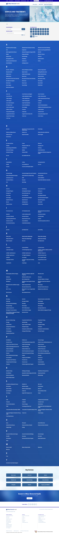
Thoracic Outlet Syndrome (10, 404)
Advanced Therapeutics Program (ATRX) (28, 52)
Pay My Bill (7, 523)
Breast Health (40, 82)
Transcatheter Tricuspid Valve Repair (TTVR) (29, 409)
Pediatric (9, 348)
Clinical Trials (8, 516)
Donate (28, 0)
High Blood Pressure (9, 199)
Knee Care (23, 240)
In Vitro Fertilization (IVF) (26, 214)
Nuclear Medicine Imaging (26, 310)
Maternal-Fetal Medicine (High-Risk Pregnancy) (28, 274)
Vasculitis (7, 436)
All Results (36, 36)
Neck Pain (23, 299)
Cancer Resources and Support (27, 94)
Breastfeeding (24, 85)
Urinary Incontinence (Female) (27, 425)
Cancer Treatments (41, 94)
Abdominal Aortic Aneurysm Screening (28, 47)
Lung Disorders (8, 262)
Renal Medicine (8, 373)
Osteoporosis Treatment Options (43, 328)
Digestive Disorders (25, 134)
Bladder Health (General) (42, 74)
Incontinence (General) (10, 216)
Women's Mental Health (26, 447)
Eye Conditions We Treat (26, 155)
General (28, 175)
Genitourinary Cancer (9, 177)
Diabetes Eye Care (9, 134)
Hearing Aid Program (9, 191)
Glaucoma (23, 179)
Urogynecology (8, 427)
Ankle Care (39, 56)
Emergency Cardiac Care (26, 145)
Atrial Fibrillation (9, 63)
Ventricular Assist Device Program (27, 438)
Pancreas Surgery (41, 340)
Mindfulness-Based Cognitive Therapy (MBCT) (28, 282)
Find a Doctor (41, 4)
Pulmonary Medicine (41, 364)
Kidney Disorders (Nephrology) (27, 236)
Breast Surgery (8, 85)
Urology (23, 427)
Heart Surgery (8, 197)
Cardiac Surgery (8, 100)
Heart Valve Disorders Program (43, 197)
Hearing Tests (8, 193)
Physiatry (7, 353)
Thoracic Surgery (25, 404)
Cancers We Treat (9, 96)
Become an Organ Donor (42, 69)
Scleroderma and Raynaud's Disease (12, 384)
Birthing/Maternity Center (42, 71)
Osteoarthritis (8, 328)
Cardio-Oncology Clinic (26, 100)
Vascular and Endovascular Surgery (12, 434)
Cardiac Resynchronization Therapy (44, 98)
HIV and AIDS (40, 202)
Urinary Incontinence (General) (43, 425)
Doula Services (8, 136)
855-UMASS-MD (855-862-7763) (49, 0)
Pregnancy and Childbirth (26, 357)
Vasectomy (24, 436)
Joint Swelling (40, 229)
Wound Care (40, 447)
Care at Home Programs (10, 102)
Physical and (28, 353)
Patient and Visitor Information (9, 515)
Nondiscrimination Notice (25, 522)
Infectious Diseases (25, 216)
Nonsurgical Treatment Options (11, 310)
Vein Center (40, 436)
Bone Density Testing (41, 78)
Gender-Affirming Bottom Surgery (11, 175)
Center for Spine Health (10, 107)
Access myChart (11, 0)
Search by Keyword (9, 27)
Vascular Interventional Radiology (27, 434)
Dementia (7, 129)
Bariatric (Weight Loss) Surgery (27, 69)
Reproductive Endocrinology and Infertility (29, 373)
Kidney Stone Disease (9, 238)
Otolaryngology (8, 331)
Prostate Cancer (24, 362)
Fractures (7, 166)
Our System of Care (41, 514)
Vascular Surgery (41, 434)
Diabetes (45, 475)
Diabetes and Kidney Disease (11, 132)
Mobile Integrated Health (26, 284)
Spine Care (39, 388)
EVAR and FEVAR (24, 152)
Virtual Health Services (42, 438)
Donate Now (30, 498)
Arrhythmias (24, 58)
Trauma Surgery (40, 412)
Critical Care (24, 116)
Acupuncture (24, 49)
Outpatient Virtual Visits (10, 333)
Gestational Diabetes (9, 179)
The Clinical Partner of (46, 509)
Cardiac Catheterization (42, 96)
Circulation (24, 109)
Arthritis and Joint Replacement (11, 60)
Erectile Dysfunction (41, 150)
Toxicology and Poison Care (26, 406)
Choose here (35, 0)
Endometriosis (24, 147)
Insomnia (39, 218)
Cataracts (39, 102)
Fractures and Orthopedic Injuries (27, 166)
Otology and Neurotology (26, 331)
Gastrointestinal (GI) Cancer (42, 173)
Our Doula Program (41, 331)
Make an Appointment (8, 521)
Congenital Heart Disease (10, 113)
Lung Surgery (24, 262)
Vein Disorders (8, 438)
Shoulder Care (24, 384)
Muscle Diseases (9, 292)
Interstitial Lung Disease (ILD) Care (44, 220)
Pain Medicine (8, 340)
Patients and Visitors (17, 0)
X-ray (7, 456)
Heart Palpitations (25, 195)
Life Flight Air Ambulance (26, 255)
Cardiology (40, 100)
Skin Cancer (40, 384)
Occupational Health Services (27, 320)
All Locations (35, 4)
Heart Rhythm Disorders (42, 195)
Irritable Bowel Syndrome (26, 223)
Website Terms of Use (9, 530)
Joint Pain (7, 229)
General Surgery (40, 175)
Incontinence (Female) (41, 214)
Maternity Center (41, 273)
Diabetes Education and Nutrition (43, 132)
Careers (7, 0)
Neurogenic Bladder (25, 301)
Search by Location (9, 31)
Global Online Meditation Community (44, 179)
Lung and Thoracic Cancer (42, 259)
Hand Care (8, 188)
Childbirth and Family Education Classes (44, 107)
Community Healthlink (40, 521)
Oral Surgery (40, 322)
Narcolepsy (8, 299)
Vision (7, 440)
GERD (23, 177)
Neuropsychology (9, 305)
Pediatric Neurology (25, 346)
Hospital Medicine (25, 204)
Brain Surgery (40, 80)
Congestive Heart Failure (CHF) (27, 113)
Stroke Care (24, 390)
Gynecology (24, 182)
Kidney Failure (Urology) (42, 236)
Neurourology (40, 305)
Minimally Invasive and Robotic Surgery (12, 284)
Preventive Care (24, 359)
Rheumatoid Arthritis (25, 375)
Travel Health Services (10, 416)
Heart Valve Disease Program (27, 197)
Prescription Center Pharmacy (11, 359)
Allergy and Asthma (25, 54)
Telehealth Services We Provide (43, 399)
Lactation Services (41, 247)
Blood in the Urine (41, 76)
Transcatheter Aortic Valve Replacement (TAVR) (44, 407)
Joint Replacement (25, 229)
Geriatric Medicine (41, 177)
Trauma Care (24, 412)
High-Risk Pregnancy (41, 199)
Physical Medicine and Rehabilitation (44, 353)
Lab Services (8, 247)
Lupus (39, 262)
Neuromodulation (41, 303)
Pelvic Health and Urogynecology (43, 351)
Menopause (40, 277)
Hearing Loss (40, 191)
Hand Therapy (24, 188)
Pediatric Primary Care (41, 348)
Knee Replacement (41, 240)
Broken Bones (40, 85)
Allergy (7, 54)
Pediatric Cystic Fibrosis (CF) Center (12, 344)
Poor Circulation (9, 357)
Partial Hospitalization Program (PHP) (28, 342)
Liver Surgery (24, 257)
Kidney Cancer (8, 236)
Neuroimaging (40, 301)
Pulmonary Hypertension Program (27, 364)
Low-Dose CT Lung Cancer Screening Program (28, 260)
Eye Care (7, 155)
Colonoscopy (24, 111)
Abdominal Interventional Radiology (44, 47)
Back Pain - (10, 69)
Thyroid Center (40, 404)
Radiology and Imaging (26, 370)
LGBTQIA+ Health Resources (10, 253)
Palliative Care (24, 340)
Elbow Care (40, 143)
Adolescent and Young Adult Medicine (44, 49)
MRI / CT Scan (8, 289)
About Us (23, 514)
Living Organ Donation (10, 259)
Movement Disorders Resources (43, 286)
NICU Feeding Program (26, 307)
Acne (7, 49)
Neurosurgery (24, 305)
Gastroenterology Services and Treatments (29, 173)
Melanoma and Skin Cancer (26, 277)
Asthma (39, 60)
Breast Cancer (24, 82)
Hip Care (7, 202)
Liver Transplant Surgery (42, 257)
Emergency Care (40, 145)
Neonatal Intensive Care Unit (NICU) (44, 299)
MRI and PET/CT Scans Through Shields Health (28, 289)
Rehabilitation (43, 370)
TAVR (7, 399)
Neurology (24, 303)
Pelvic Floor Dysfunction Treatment (28, 351)
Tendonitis (24, 401)
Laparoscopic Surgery (9, 249)
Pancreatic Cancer (9, 342)
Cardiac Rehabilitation (26, 98)
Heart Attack (40, 193)
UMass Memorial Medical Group (42, 522)
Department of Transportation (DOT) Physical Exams (28, 129)
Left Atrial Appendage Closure (27, 249)
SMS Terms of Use (16, 530)
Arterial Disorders (41, 58)
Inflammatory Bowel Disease (11, 218)
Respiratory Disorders (41, 373)
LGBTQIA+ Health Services (26, 253)
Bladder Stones (8, 76)
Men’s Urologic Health (25, 279)
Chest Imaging (24, 107)
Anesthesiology (24, 56)
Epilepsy (23, 150)
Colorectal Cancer (41, 111)
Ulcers (7, 422)
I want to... (31, 0)
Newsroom (23, 521)
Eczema (23, 143)
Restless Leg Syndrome (10, 375)
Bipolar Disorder (24, 71)
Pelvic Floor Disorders (9, 351)
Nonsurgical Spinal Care (42, 307)
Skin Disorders (8, 386)
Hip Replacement (25, 202)
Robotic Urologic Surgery (10, 377)
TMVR (7, 406)
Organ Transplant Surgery (26, 324)
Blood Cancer (24, 76)
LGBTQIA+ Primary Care (42, 253)
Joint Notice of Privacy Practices (24, 530)
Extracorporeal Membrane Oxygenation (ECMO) (44, 153)
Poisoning (39, 355)
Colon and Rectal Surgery (10, 111)
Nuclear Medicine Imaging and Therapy (44, 310)
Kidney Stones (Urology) (42, 238)
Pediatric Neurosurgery (42, 346)
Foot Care (39, 164)
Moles (7, 286)
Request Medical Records (9, 524)
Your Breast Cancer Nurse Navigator (12, 462)
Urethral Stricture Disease (10, 425)
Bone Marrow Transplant (10, 80)
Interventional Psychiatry (10, 223)
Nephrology (8, 301)
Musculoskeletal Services (26, 292)
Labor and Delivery (25, 247)
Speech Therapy (8, 388)
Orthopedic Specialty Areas (10, 326)
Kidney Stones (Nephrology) (26, 238)
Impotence (8, 214)
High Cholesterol (25, 199)
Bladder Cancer (8, 74)
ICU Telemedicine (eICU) (26, 210)
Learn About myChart (8, 522)
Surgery (39, 393)
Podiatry (23, 355)
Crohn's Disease (40, 116)
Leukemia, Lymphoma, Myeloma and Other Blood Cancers (45, 250)
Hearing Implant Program (26, 191)
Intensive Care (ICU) (9, 220)
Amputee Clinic (8, 56)
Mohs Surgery (40, 284)
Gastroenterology (9, 173)
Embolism (7, 145)
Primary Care (40, 359)
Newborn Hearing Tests (10, 307)
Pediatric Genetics (41, 344)
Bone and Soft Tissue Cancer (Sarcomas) (28, 78)
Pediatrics (29, 484)
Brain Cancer (24, 80)
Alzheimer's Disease (41, 54)
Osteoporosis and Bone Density (27, 328)
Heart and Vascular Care (26, 193)
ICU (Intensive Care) (9, 210)
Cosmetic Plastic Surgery (10, 116)
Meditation (8, 277)
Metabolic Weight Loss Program (43, 279)
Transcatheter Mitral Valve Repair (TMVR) (13, 409)
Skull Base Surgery (25, 386)
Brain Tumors (8, 82)
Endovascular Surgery (9, 150)
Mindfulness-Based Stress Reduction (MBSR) (44, 282)
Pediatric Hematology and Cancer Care (12, 346)
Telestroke (8, 401)
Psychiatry (8, 364)
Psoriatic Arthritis (41, 362)
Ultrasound (24, 422)
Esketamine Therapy (9, 152)
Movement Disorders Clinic (26, 286)
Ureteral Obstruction (41, 422)
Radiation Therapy (9, 370)
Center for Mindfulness (26, 105)
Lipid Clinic (8, 257)
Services (25, 63)
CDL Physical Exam (9, 105)
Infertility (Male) (41, 216)
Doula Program (40, 134)
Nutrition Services (25, 312)
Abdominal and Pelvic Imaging (11, 47)
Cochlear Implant (41, 109)
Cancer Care (8, 94)
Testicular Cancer (41, 401)
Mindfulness (8, 281)
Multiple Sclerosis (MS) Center (43, 289)
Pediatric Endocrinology (26, 344)
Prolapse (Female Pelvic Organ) (11, 362)
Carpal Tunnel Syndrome (26, 102)
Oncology (7, 322)
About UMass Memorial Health (25, 515)
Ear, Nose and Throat (9, 143)
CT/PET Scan (8, 118)
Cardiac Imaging (9, 98)
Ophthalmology (24, 322)
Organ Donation (8, 324)
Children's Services (9, 109)
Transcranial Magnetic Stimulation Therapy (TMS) (13, 413)
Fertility (23, 162)
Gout (7, 182)
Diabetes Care (24, 132)
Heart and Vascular (45, 479)
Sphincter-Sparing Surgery (26, 388)
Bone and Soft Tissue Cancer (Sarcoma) (12, 78)
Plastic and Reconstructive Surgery (12, 355)
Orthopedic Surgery (25, 326)
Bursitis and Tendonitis (10, 87)
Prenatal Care (40, 357)
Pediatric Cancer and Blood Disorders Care (45, 342)
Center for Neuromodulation (42, 105)
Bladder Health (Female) (26, 74)
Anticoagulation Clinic (10, 58)
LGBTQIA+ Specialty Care (10, 255)
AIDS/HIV (39, 52)
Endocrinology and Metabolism (11, 147)
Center (26, 218)
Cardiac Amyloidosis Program (27, 96)
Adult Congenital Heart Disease (11, 52)
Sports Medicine (9, 390)
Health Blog (8, 526)
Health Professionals (23, 0)
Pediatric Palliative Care (26, 348)
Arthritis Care (24, 60)
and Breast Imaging (12, 273)
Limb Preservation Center (42, 255)
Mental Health (8, 279)
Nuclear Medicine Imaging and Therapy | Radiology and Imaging (13, 313)
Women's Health (9, 447)
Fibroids (7, 164)
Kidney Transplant (9, 240)
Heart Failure (8, 195)
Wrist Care (8, 449)
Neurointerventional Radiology (11, 303)
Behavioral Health (9, 71)
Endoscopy (40, 147)
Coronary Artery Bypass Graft (43, 113)
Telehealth (24, 399)
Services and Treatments (48, 4)
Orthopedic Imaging (41, 324)
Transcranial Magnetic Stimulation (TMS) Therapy (45, 410)
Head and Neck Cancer (41, 188)
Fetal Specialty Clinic (41, 162)
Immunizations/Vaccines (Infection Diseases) (44, 211)
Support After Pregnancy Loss (27, 393)
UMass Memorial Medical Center (42, 515)
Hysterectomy (40, 204)
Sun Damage (8, 393)
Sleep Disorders (40, 386)
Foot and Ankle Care (25, 164)
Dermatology (40, 129)
